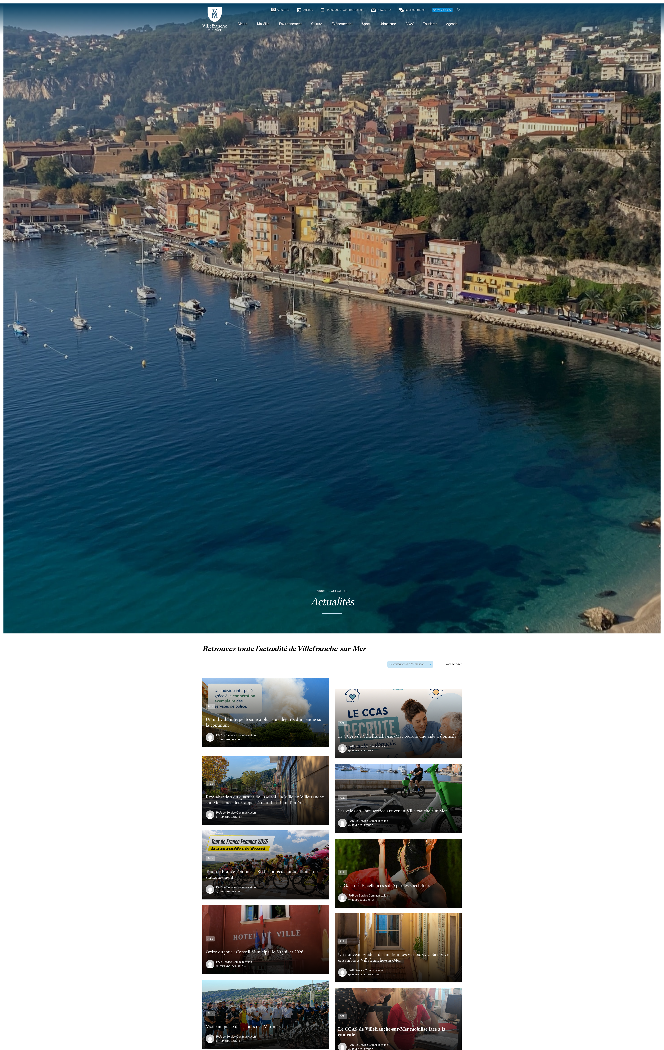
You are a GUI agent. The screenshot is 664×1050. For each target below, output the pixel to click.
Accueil (322, 591)
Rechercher (454, 664)
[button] (459, 10)
